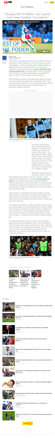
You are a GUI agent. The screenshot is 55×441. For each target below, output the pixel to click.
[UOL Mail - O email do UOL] (45, 2)
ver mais (26, 423)
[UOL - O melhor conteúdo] (8, 2)
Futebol (27, 7)
